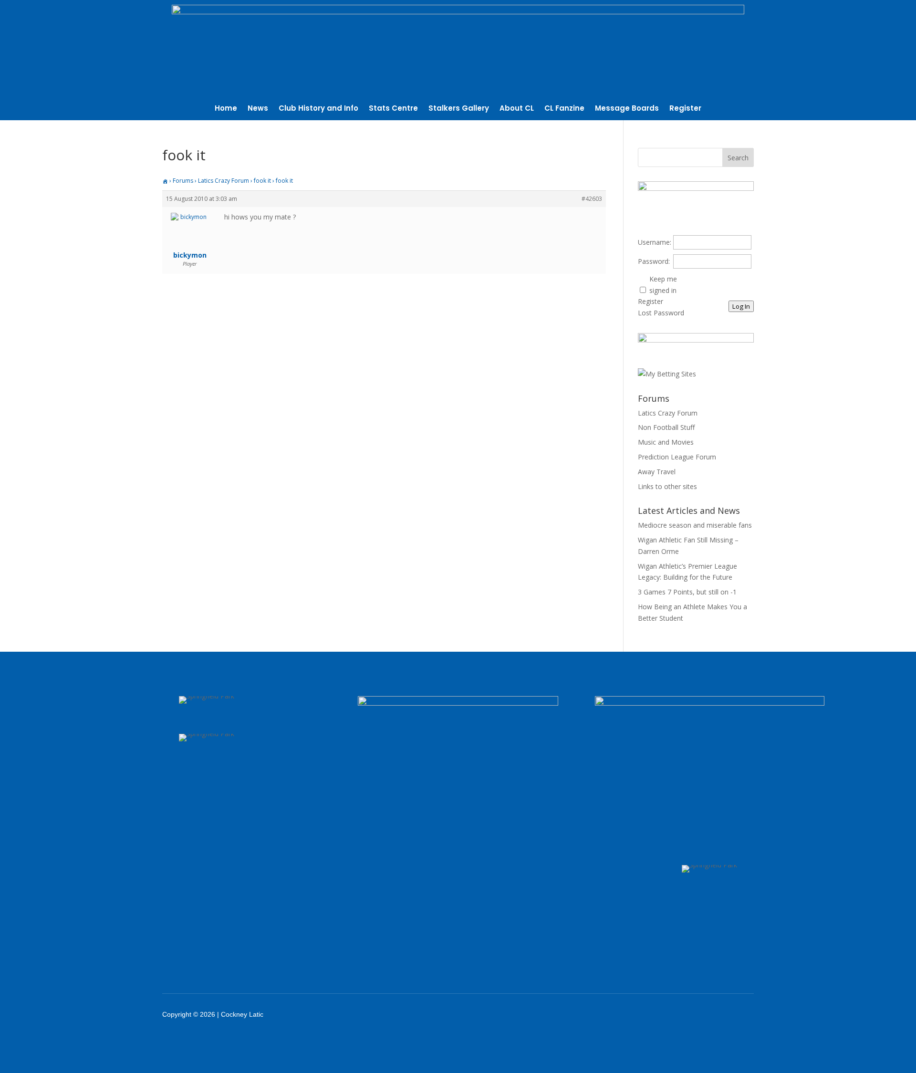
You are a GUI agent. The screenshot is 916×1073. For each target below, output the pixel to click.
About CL (517, 109)
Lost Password (661, 312)
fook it (262, 181)
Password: (654, 261)
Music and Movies (666, 442)
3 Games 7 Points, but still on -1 (687, 591)
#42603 (592, 199)
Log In (741, 306)
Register (685, 109)
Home (226, 109)
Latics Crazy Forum (223, 181)
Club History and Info (318, 109)
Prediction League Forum (677, 456)
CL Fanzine (564, 109)
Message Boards (627, 109)
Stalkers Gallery (458, 109)
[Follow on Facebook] (648, 1014)
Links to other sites (667, 486)
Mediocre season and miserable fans (695, 525)
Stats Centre (393, 109)
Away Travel (657, 471)
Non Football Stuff (666, 427)
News (258, 109)
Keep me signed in (663, 284)
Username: (654, 242)
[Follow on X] (673, 1014)
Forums (183, 181)
